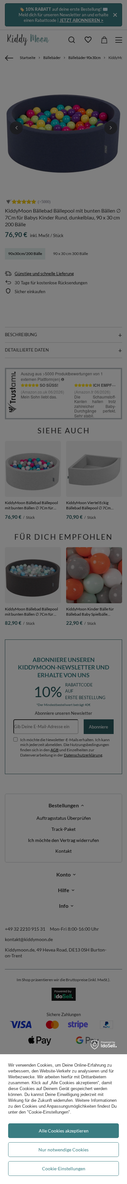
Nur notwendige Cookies (63, 1149)
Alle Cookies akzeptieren (64, 1130)
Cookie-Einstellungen (63, 1168)
